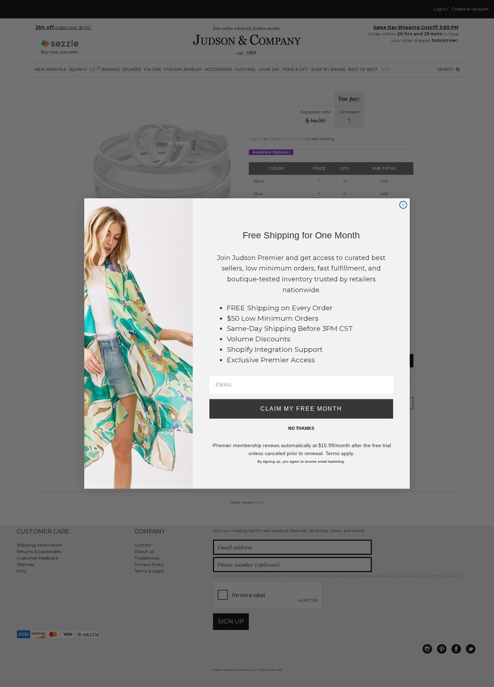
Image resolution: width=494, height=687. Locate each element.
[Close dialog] (403, 204)
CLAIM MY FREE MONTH (301, 409)
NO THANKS (301, 428)
